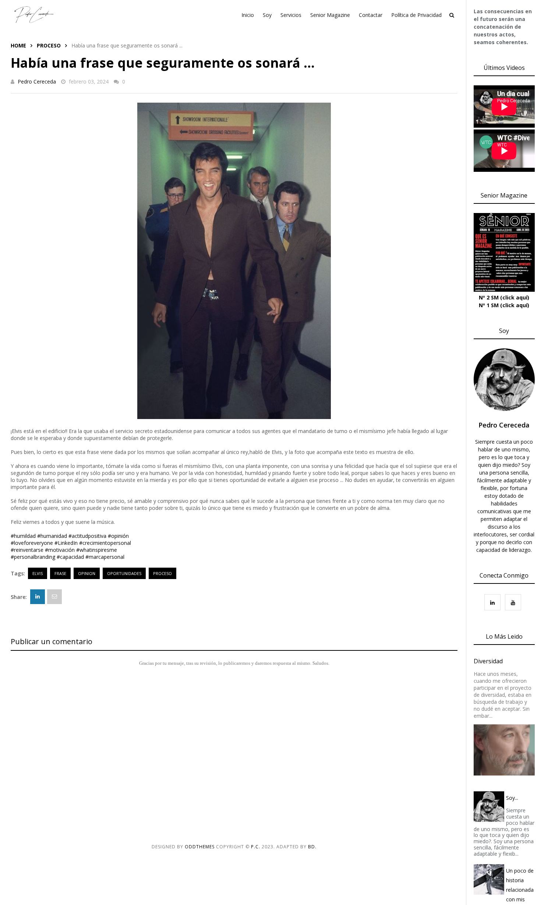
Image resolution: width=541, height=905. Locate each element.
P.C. (255, 847)
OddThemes (200, 847)
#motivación (60, 549)
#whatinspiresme (96, 549)
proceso (49, 45)
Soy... (512, 797)
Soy (267, 14)
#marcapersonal (104, 556)
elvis (37, 573)
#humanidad (52, 535)
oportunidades (124, 573)
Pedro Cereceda (37, 81)
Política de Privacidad (416, 14)
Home (18, 45)
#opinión (118, 535)
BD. (312, 847)
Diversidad (488, 661)
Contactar (370, 14)
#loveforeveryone (32, 542)
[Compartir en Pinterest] (54, 596)
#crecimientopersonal (105, 542)
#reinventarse (27, 549)
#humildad (23, 535)
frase (60, 573)
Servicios (290, 14)
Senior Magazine (330, 14)
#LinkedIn (66, 542)
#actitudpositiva (87, 535)
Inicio (247, 14)
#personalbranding (33, 556)
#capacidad (70, 556)
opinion (86, 573)
